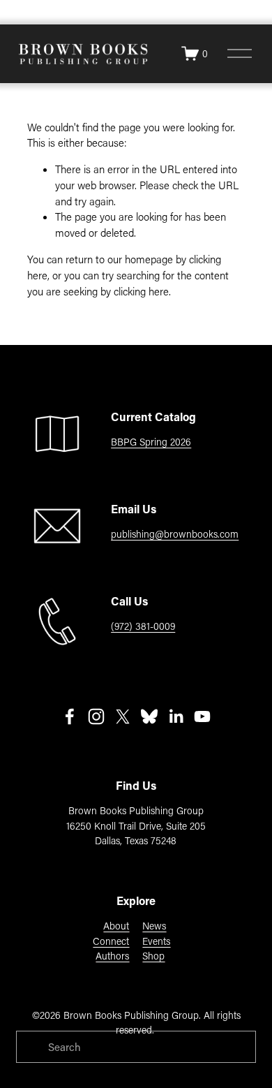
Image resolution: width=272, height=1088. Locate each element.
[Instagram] (96, 716)
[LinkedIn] (175, 716)
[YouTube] (202, 716)
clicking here (141, 291)
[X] (122, 716)
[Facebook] (69, 716)
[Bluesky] (149, 716)
